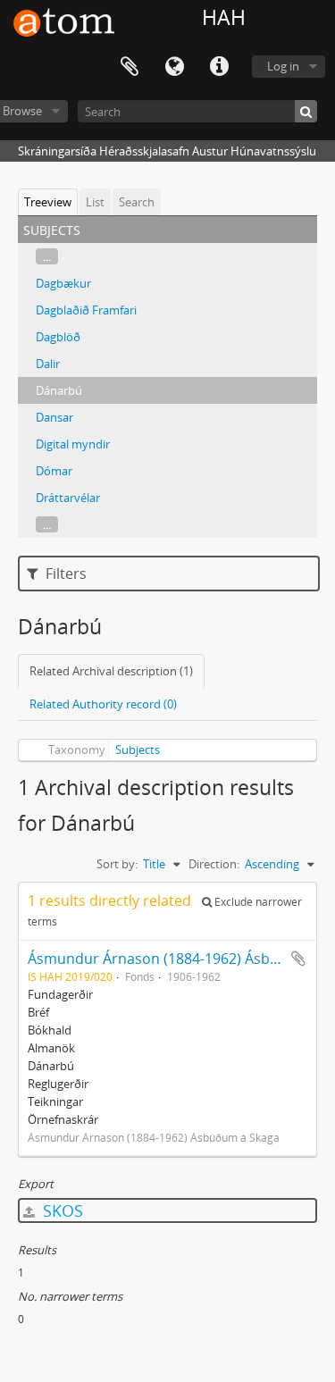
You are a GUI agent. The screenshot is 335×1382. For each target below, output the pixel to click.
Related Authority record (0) (103, 704)
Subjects (137, 749)
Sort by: (117, 864)
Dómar (54, 471)
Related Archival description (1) (111, 671)
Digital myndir (73, 444)
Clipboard (129, 67)
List (95, 202)
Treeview (47, 202)
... (47, 256)
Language (174, 67)
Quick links (219, 67)
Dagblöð (58, 337)
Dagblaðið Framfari (86, 310)
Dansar (54, 417)
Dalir (48, 364)
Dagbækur (63, 283)
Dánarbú (59, 390)
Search (137, 202)
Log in (283, 66)
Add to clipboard (298, 958)
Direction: (213, 864)
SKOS (60, 1210)
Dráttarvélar (68, 498)
